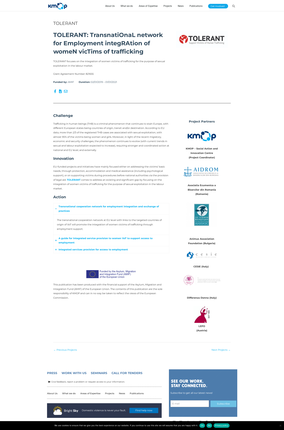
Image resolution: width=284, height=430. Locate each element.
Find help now (143, 410)
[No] (280, 425)
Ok (202, 425)
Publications (137, 393)
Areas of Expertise (90, 393)
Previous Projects (65, 349)
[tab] (111, 208)
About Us (52, 393)
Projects (109, 393)
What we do (69, 393)
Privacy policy (221, 425)
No (209, 425)
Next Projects (221, 349)
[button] (234, 6)
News (122, 393)
